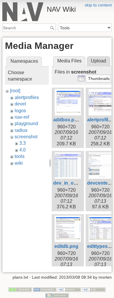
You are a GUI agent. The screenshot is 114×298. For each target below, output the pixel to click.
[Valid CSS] (94, 289)
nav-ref (22, 117)
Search (53, 28)
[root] (15, 90)
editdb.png (66, 246)
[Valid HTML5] (69, 289)
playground (26, 123)
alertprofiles (27, 97)
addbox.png (66, 119)
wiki (19, 163)
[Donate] (20, 289)
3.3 (22, 143)
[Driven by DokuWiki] (57, 295)
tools (20, 156)
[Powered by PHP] (44, 289)
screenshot (26, 136)
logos (20, 110)
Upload (98, 60)
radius (21, 130)
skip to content (98, 5)
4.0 (22, 149)
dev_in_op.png (70, 182)
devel (20, 103)
